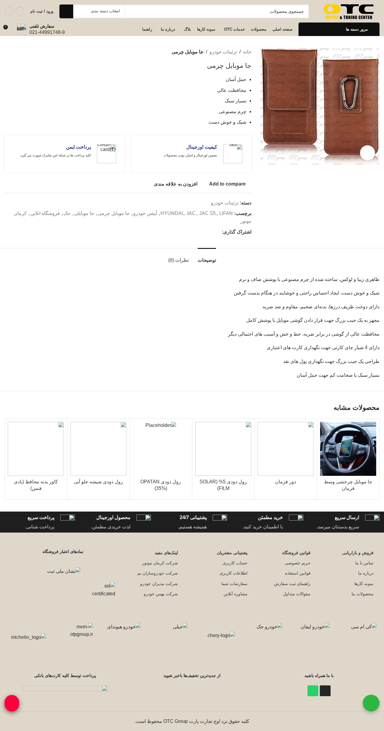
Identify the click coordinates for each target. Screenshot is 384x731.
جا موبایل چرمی (114, 213)
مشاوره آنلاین (236, 593)
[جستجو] (66, 11)
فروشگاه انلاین (45, 213)
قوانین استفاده (297, 573)
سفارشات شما (234, 583)
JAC (191, 213)
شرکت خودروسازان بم (157, 573)
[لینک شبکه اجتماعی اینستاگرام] (19, 11)
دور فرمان (285, 481)
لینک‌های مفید (166, 552)
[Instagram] (325, 690)
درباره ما (366, 573)
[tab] (207, 257)
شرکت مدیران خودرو (159, 583)
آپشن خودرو (145, 213)
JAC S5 (207, 213)
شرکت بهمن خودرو (161, 593)
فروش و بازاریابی (358, 552)
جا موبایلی (84, 213)
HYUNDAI (171, 213)
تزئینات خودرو (223, 51)
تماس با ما (364, 562)
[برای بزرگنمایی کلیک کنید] (367, 152)
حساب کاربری (235, 562)
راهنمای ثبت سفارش (292, 583)
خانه (247, 51)
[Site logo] (350, 11)
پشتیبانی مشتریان (232, 552)
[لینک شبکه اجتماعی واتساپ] (9, 11)
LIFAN (226, 213)
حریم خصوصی (297, 562)
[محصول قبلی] (19, 52)
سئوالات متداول (296, 593)
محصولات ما (363, 593)
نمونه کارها (364, 583)
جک (66, 213)
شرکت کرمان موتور (160, 562)
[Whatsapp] (313, 690)
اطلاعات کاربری (234, 573)
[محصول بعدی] (7, 52)
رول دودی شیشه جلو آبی (98, 481)
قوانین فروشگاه (296, 552)
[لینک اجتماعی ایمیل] (218, 232)
